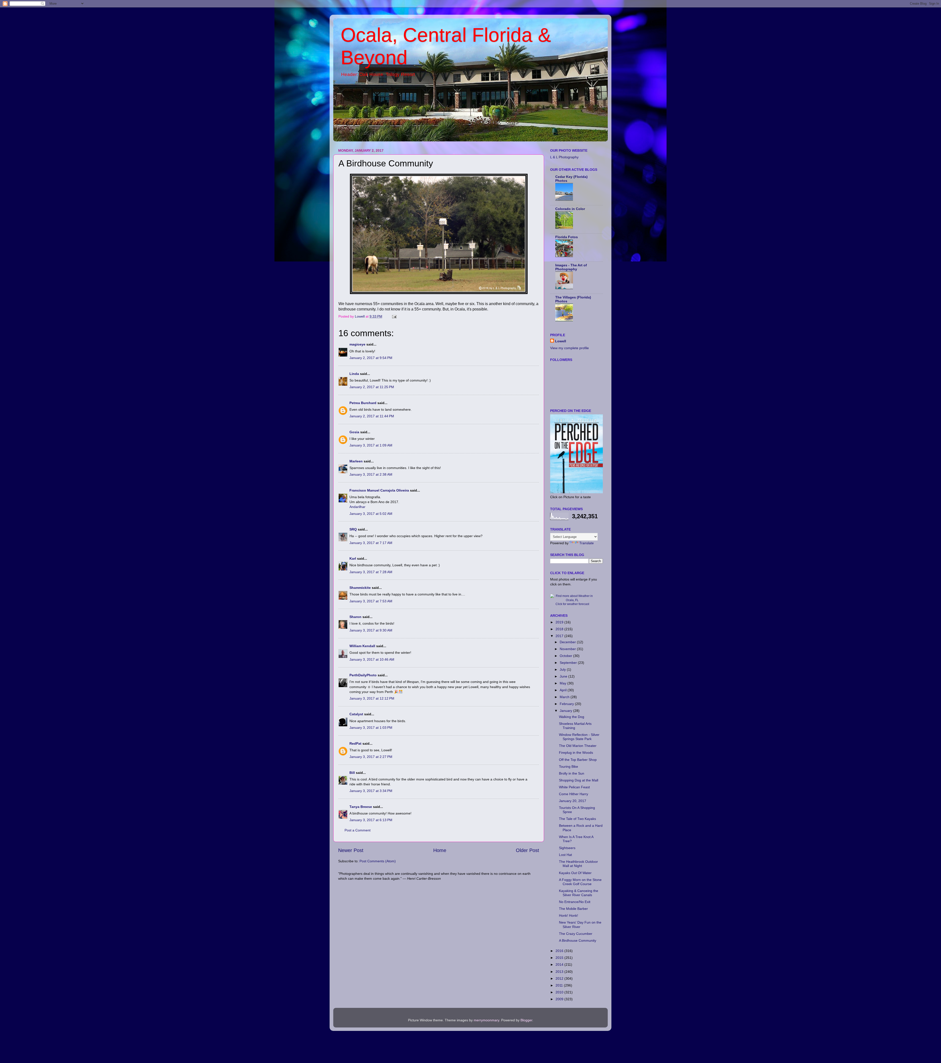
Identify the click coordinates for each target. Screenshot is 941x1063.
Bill (352, 773)
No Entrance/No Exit (574, 902)
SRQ (353, 529)
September (569, 663)
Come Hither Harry (573, 794)
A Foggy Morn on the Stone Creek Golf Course (580, 882)
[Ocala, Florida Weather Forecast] (572, 600)
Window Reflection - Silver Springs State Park (579, 737)
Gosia (354, 432)
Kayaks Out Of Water (575, 873)
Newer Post (350, 850)
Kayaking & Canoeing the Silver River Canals (578, 893)
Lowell (560, 341)
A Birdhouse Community (577, 940)
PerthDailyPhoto (363, 675)
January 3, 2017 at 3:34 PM (370, 791)
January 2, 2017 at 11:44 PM (371, 416)
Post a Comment (358, 830)
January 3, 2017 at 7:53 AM (370, 601)
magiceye (357, 344)
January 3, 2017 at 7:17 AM (370, 543)
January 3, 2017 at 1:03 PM (370, 727)
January (566, 711)
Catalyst (356, 714)
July (563, 669)
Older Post (527, 850)
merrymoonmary (486, 1020)
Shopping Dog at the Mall (578, 780)
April (564, 690)
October (566, 656)
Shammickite (360, 588)
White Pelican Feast (574, 787)
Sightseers (567, 848)
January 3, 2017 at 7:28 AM (370, 572)
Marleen (356, 461)
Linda (354, 374)
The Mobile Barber (573, 909)
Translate (586, 543)
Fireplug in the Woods (576, 752)
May (563, 683)
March (565, 697)
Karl (352, 558)
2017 (560, 636)
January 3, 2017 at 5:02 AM (370, 514)
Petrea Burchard (362, 403)
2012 (560, 978)
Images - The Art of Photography (571, 267)
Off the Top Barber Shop (578, 760)
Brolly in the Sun (571, 773)
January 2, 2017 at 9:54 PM (370, 358)
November (568, 649)
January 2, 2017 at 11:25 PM (371, 387)
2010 (560, 992)
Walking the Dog (571, 717)
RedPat (355, 743)
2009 (560, 999)
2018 (560, 629)
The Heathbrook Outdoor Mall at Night (578, 864)
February (567, 704)
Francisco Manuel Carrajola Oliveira (379, 490)
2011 (560, 985)
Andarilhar (357, 507)
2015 (560, 958)
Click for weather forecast (572, 604)
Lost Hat (565, 855)
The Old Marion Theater (577, 746)
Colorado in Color (570, 209)
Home (439, 850)
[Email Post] (393, 316)
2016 (560, 951)
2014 (560, 964)
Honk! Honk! (568, 915)
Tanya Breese (360, 807)
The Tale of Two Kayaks (577, 819)
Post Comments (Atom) (377, 861)
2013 (560, 972)
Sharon (355, 617)
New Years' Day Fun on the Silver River (580, 924)
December (568, 642)
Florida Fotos (566, 237)
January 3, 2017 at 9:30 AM (370, 630)
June (564, 676)
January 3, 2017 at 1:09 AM (370, 445)
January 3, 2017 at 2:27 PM (370, 757)
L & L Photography (564, 157)
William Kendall (362, 646)
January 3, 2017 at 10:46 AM (371, 659)
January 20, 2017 (572, 801)
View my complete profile (569, 348)
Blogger (526, 1020)
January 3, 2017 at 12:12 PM (371, 698)
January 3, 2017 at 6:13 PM (370, 820)
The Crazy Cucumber (575, 934)
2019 (560, 622)
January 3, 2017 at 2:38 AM (370, 474)
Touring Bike (568, 766)
